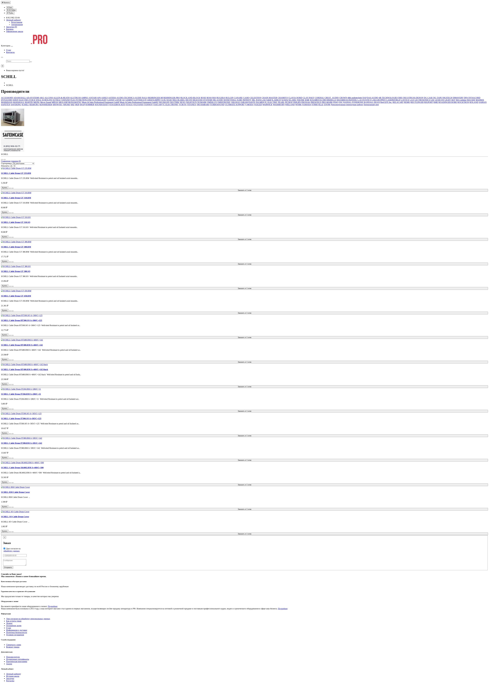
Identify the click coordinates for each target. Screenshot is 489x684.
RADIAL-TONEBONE (353, 102)
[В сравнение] (12, 188)
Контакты (10, 52)
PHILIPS (297, 102)
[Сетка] (5, 159)
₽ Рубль (10, 13)
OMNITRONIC (224, 102)
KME (307, 100)
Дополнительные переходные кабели (347, 104)
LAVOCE (405, 100)
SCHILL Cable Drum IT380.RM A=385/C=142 (21, 443)
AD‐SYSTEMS (32, 98)
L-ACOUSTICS (364, 100)
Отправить (8, 567)
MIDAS (55, 102)
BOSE (203, 98)
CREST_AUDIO (331, 98)
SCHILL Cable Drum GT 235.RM (16, 173)
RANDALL (369, 102)
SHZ (72, 104)
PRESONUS (316, 102)
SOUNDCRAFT (102, 104)
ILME (239, 100)
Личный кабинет (13, 674)
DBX (400, 98)
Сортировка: (6, 163)
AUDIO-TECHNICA (125, 98)
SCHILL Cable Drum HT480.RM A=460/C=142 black (24, 369)
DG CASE (428, 98)
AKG (42, 98)
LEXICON (439, 100)
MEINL (36, 102)
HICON (188, 100)
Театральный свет (371, 104)
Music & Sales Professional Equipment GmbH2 (139, 102)
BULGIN (229, 98)
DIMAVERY (458, 98)
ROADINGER (444, 102)
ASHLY (104, 98)
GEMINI (129, 100)
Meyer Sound (45, 102)
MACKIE (471, 100)
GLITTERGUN (139, 100)
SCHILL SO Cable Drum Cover (15, 517)
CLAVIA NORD (295, 98)
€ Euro (9, 7)
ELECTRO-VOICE (27, 100)
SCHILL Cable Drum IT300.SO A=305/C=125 (21, 418)
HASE (169, 100)
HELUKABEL (178, 100)
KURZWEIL (351, 100)
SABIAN (483, 102)
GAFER (110, 100)
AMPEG (85, 98)
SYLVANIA (138, 104)
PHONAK (305, 102)
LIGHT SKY (450, 100)
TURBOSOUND (217, 104)
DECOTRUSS (409, 98)
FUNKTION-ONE (84, 100)
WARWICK (267, 104)
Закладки (10, 678)
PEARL (281, 102)
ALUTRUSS (75, 98)
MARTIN (29, 102)
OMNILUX (212, 102)
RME (435, 102)
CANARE (238, 98)
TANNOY (148, 104)
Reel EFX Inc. (386, 102)
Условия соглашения (15, 635)
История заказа (12, 676)
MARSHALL (18, 102)
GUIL (163, 100)
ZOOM (327, 104)
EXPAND (66, 100)
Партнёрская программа (16, 661)
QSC (341, 102)
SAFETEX (5, 104)
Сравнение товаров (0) (11, 161)
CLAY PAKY (308, 98)
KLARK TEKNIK (296, 100)
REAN (377, 102)
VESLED (258, 104)
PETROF (289, 102)
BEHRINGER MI (155, 98)
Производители (13, 657)
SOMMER (89, 104)
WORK (298, 104)
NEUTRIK (174, 102)
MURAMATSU (74, 102)
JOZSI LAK (261, 100)
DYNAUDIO (6, 100)
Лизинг (9, 623)
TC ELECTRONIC (170, 104)
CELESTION (255, 98)
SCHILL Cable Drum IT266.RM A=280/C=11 (21, 394)
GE (123, 100)
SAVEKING (16, 104)
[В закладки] (10, 188)
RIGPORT (428, 102)
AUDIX (138, 98)
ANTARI (93, 98)
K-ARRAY (276, 100)
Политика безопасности (16, 632)
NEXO (183, 102)
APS (99, 98)
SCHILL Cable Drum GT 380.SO (15, 271)
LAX (412, 100)
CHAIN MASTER (269, 98)
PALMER (260, 102)
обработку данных (12, 551)
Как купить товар (13, 621)
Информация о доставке (16, 630)
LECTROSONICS (422, 100)
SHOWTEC (58, 104)
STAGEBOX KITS (117, 104)
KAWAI (285, 100)
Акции (9, 664)
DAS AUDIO (372, 98)
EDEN (15, 100)
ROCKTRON (463, 102)
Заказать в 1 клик (244, 190)
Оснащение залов (13, 625)
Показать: (5, 166)
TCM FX (183, 104)
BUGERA (220, 98)
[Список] (2, 159)
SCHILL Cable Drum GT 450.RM (16, 296)
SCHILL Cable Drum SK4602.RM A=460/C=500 (22, 467)
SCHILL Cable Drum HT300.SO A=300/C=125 (21, 320)
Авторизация (17, 24)
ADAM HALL (19, 98)
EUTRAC (57, 100)
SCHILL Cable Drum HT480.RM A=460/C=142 (22, 345)
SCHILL (25, 104)
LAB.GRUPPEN (378, 100)
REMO (407, 102)
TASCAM (157, 104)
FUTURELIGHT (99, 100)
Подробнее (52, 606)
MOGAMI (63, 102)
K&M (268, 100)
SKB (77, 104)
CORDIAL (319, 98)
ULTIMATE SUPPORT (235, 104)
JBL (253, 100)
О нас (8, 50)
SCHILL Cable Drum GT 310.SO (15, 222)
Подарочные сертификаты (17, 659)
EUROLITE (47, 100)
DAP (364, 98)
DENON (419, 98)
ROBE (454, 102)
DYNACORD (474, 98)
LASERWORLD (393, 100)
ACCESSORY (7, 98)
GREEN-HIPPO (154, 100)
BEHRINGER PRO (171, 98)
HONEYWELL (230, 100)
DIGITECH (447, 98)
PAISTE (251, 102)
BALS (144, 98)
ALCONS (49, 98)
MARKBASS (6, 102)
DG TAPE (437, 98)
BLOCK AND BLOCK (190, 98)
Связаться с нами (13, 645)
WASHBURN (279, 104)
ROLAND (474, 102)
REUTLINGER (417, 102)
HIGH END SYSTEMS (202, 100)
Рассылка (10, 681)
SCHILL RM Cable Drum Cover (15, 492)
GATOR (117, 100)
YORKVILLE (317, 104)
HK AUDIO (218, 100)
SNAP (82, 104)
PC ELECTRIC (270, 102)
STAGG (129, 104)
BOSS (209, 98)
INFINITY (247, 100)
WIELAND (290, 104)
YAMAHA (306, 104)
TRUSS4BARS (202, 104)
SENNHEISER (45, 104)
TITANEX (191, 104)
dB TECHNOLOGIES (388, 98)
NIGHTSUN (191, 102)
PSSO (335, 102)
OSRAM (244, 102)
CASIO (246, 98)
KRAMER (341, 100)
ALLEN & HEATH (61, 98)
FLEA (73, 100)
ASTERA (112, 98)
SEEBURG (34, 104)
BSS (214, 98)
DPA (466, 98)
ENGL (38, 100)
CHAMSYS (283, 98)
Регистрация (16, 22)
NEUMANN (164, 102)
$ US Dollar (11, 10)
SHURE (66, 104)
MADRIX (480, 100)
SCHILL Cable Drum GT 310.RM (16, 198)
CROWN (343, 98)
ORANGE (235, 102)
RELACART (398, 102)
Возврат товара (12, 647)
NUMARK (202, 102)
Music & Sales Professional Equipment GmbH (100, 102)
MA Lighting (461, 100)
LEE (432, 100)
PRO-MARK (327, 102)
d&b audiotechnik (355, 98)
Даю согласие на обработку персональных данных (28, 619)
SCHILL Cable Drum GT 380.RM (16, 247)
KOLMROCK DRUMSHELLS (323, 100)
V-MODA (249, 104)
